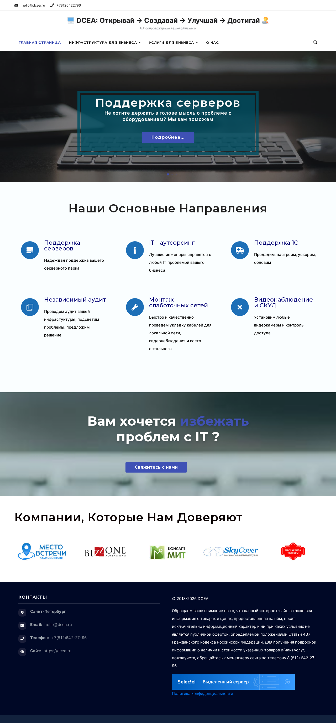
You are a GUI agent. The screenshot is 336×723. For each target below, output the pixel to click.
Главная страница (40, 42)
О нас (212, 42)
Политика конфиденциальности (202, 693)
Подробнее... (168, 137)
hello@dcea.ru (33, 5)
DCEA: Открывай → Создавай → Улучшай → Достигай (168, 23)
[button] (315, 42)
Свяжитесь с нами (156, 467)
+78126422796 (68, 5)
